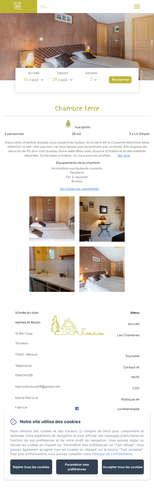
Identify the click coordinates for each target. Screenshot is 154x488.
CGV (135, 388)
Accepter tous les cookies (123, 467)
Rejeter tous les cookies (31, 467)
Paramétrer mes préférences (77, 467)
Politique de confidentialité (128, 404)
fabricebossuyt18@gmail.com (37, 386)
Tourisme (132, 356)
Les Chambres (128, 335)
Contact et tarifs (131, 372)
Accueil (133, 324)
